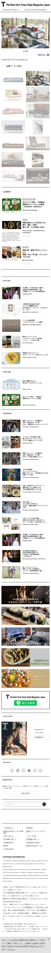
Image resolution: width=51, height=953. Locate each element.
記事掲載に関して (32, 839)
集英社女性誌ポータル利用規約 (13, 832)
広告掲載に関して (10, 839)
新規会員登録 (25, 793)
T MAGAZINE (8, 849)
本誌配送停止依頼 (32, 843)
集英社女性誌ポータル (34, 846)
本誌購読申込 (39, 737)
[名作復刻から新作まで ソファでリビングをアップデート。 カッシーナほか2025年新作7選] (25, 66)
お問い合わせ (8, 836)
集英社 (5, 846)
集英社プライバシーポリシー (36, 832)
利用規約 (29, 828)
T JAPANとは (8, 828)
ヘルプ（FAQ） (32, 836)
